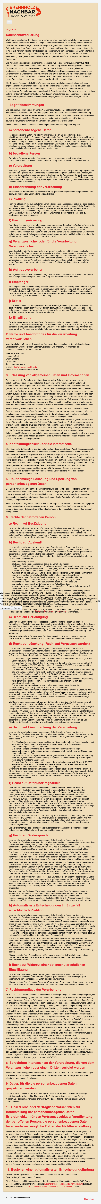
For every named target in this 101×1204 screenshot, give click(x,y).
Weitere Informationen (45, 611)
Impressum (61, 611)
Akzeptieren (6, 608)
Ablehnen (17, 608)
